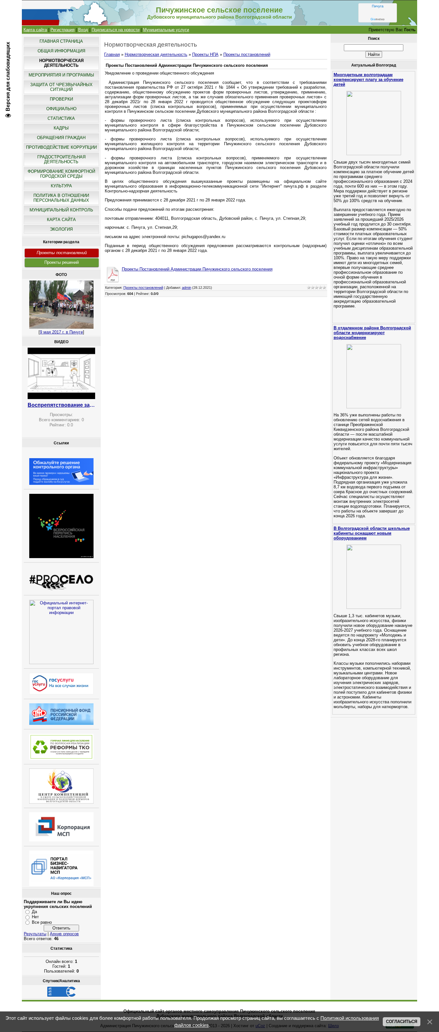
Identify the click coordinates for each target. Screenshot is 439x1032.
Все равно (42, 922)
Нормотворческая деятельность (156, 54)
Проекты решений (61, 262)
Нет (35, 916)
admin (186, 287)
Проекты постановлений (62, 252)
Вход (83, 29)
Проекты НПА (205, 54)
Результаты (35, 933)
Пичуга (377, 6)
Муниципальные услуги (166, 29)
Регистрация (62, 29)
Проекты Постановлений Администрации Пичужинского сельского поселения (197, 269)
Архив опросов (64, 933)
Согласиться (401, 1021)
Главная (112, 54)
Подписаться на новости (115, 29)
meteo (378, 19)
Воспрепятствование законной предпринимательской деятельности (61, 405)
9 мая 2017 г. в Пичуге (61, 332)
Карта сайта (35, 29)
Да (34, 911)
